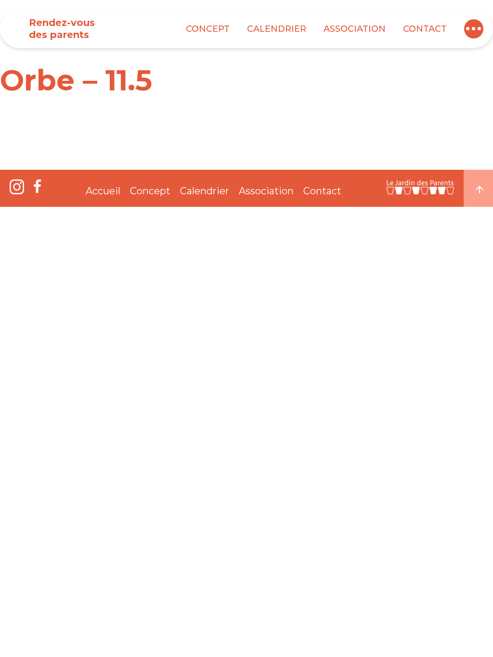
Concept (208, 29)
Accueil (103, 191)
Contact (425, 29)
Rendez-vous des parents (62, 28)
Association (355, 29)
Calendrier (276, 29)
